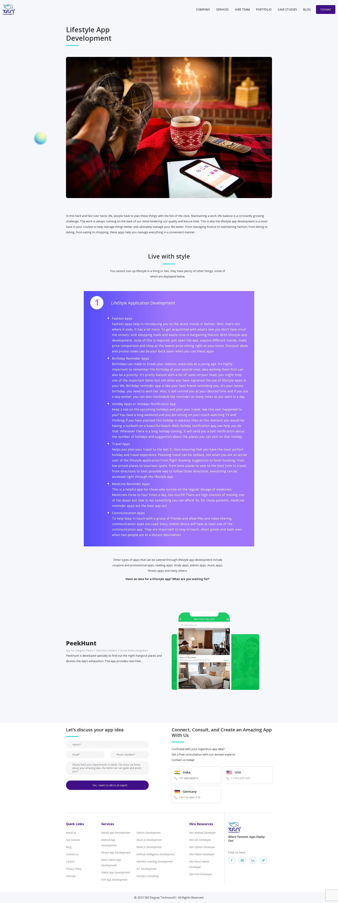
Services (222, 9)
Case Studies (287, 9)
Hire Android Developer (202, 832)
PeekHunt (81, 643)
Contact (326, 9)
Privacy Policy (74, 868)
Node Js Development (149, 847)
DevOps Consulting (147, 876)
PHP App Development (114, 879)
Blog (307, 9)
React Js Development (149, 840)
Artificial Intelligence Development (155, 854)
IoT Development (146, 868)
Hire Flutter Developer (201, 854)
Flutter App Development (115, 872)
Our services (73, 840)
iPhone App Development (115, 852)
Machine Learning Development (154, 861)
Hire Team (242, 9)
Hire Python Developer (202, 847)
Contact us (72, 854)
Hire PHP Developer (200, 874)
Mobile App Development (115, 832)
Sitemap (70, 876)
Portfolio (264, 9)
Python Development (148, 832)
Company (203, 9)
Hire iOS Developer (200, 840)
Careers (70, 861)
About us (71, 832)
